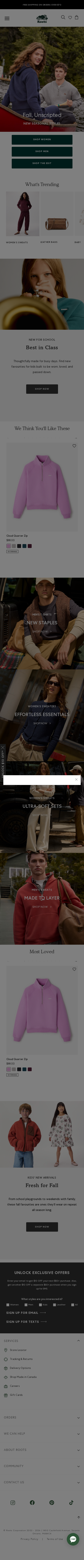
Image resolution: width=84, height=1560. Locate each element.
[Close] (76, 780)
